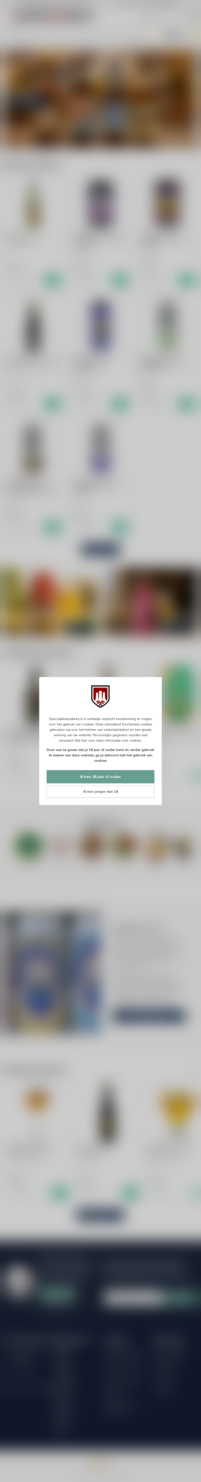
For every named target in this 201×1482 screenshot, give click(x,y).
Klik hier (81, 740)
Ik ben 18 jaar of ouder (100, 776)
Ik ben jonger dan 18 (100, 791)
